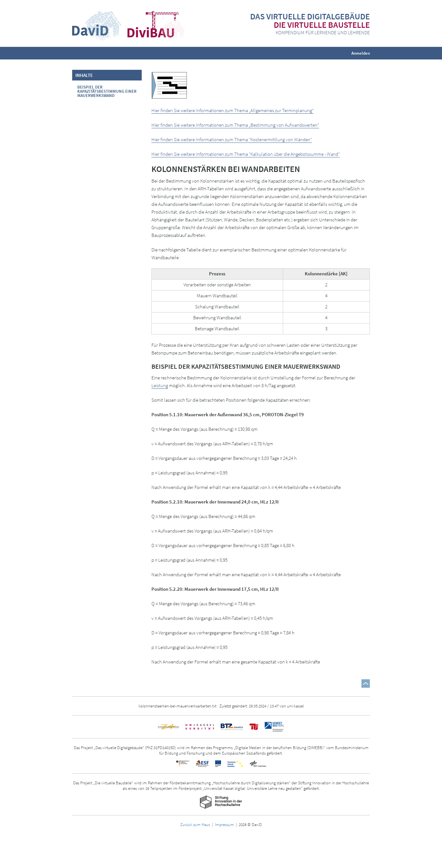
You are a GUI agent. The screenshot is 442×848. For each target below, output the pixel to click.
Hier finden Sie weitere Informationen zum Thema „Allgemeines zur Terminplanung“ (232, 110)
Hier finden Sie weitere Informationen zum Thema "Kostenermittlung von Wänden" (231, 139)
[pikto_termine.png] (169, 85)
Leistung (159, 385)
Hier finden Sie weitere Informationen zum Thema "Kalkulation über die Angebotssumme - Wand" (245, 154)
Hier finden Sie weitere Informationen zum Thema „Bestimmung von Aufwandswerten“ (235, 125)
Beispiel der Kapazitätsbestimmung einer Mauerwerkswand (107, 91)
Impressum (224, 824)
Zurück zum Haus (195, 824)
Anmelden (360, 52)
